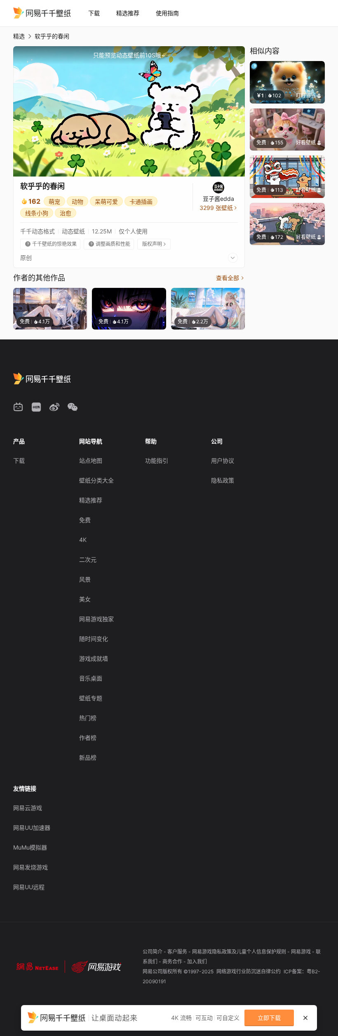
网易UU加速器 (31, 827)
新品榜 (87, 757)
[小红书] (36, 407)
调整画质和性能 (109, 244)
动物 (77, 201)
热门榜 (87, 717)
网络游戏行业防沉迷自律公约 (249, 971)
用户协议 (222, 460)
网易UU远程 (29, 886)
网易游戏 (301, 952)
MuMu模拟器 (30, 847)
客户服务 (177, 952)
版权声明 (154, 244)
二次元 (87, 559)
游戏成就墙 (93, 658)
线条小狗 (36, 213)
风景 (85, 579)
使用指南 (167, 12)
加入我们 (197, 961)
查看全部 (230, 277)
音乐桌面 (90, 678)
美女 (85, 599)
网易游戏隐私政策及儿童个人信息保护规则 (239, 952)
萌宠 (54, 201)
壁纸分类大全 (96, 480)
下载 (94, 12)
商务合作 (172, 961)
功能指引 (156, 460)
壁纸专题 (90, 698)
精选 (19, 36)
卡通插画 (141, 201)
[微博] (54, 407)
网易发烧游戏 (30, 867)
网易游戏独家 (96, 618)
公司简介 (153, 952)
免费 (85, 519)
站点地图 (90, 460)
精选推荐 (127, 12)
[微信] (72, 407)
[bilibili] (18, 407)
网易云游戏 (27, 807)
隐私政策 (222, 480)
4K (83, 539)
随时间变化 (93, 638)
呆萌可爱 (106, 201)
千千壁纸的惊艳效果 (51, 244)
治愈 (65, 213)
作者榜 (87, 737)
